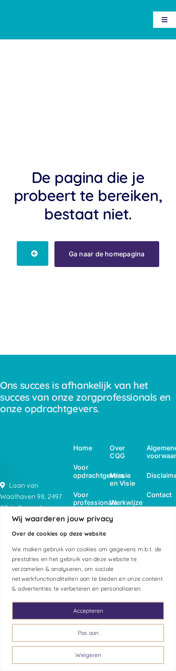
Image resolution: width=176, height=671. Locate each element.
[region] (88, 589)
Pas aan (88, 633)
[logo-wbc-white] (19, 13)
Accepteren (88, 610)
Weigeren (88, 655)
